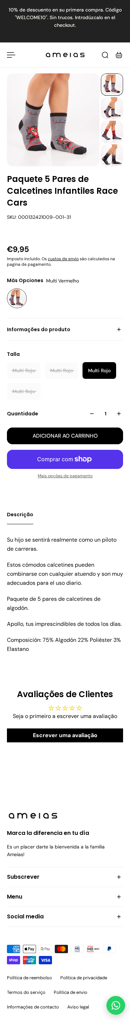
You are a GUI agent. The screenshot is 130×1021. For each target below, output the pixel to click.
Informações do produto (38, 329)
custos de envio (63, 259)
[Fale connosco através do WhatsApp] (115, 1005)
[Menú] (11, 55)
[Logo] (65, 54)
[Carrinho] (119, 55)
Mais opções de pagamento (65, 476)
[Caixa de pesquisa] (105, 55)
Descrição (20, 514)
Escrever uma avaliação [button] (65, 735)
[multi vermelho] (17, 298)
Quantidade (22, 413)
